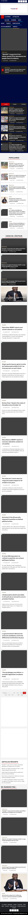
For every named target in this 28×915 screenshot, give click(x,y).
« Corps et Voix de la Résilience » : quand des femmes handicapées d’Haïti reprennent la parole (17, 225)
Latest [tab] (6, 104)
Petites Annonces (6, 26)
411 (14, 692)
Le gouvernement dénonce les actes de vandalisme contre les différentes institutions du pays (13, 636)
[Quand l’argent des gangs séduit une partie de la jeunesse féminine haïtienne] (4, 128)
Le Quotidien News (12, 60)
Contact (15, 26)
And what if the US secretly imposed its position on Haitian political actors (12, 519)
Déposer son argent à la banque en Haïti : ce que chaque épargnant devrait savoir (17, 119)
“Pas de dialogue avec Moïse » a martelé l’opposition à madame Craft (12, 674)
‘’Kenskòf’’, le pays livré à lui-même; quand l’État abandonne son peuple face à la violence (15, 71)
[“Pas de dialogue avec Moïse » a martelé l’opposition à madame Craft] (14, 659)
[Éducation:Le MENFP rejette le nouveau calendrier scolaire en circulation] (14, 426)
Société (8, 23)
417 (12, 694)
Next (22, 694)
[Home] (2, 17)
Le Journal (8, 16)
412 (17, 692)
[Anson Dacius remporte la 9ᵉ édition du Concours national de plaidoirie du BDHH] (4, 137)
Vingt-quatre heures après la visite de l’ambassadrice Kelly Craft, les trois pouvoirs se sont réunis (14, 366)
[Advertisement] (14, 712)
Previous (5, 692)
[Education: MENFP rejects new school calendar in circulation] (14, 314)
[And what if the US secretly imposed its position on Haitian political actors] (14, 504)
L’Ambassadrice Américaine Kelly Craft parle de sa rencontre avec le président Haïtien (14, 597)
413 (21, 692)
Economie (13, 20)
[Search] (26, 17)
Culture (7, 20)
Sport (2, 23)
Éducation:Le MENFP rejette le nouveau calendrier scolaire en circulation (12, 442)
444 (18, 694)
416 (9, 694)
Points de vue (16, 23)
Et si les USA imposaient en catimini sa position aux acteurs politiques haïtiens (13, 558)
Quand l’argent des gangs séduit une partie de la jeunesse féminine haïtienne (17, 128)
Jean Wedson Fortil (15, 332)
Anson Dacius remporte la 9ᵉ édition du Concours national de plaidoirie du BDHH (17, 137)
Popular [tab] (14, 104)
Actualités (16, 16)
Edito (19, 20)
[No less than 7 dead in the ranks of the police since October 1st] (14, 390)
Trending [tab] (23, 104)
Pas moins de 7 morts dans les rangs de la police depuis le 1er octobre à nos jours (12, 480)
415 (6, 694)
